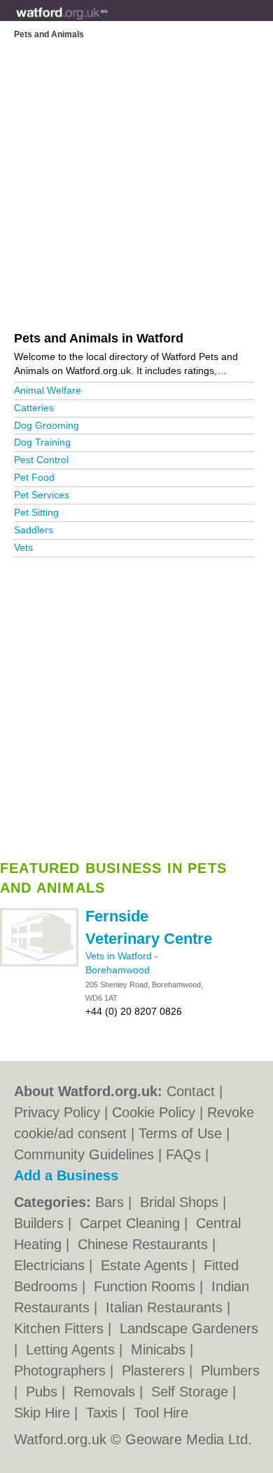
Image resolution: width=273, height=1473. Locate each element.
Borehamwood (117, 969)
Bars (111, 1202)
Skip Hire (44, 1412)
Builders (41, 1223)
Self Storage (191, 1391)
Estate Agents (146, 1265)
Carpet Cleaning (132, 1223)
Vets (23, 547)
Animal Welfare (47, 390)
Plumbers (230, 1370)
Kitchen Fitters (61, 1328)
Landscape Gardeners (189, 1328)
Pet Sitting (36, 512)
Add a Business (66, 1175)
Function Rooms (147, 1286)
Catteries (34, 407)
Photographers (62, 1370)
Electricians (51, 1265)
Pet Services (41, 494)
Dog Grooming (46, 425)
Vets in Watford (120, 955)
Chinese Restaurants (145, 1244)
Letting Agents (72, 1349)
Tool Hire (161, 1412)
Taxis (104, 1412)
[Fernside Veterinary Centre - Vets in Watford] (39, 963)
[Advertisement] (136, 704)
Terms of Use (180, 1133)
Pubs (44, 1391)
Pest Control (41, 459)
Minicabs (160, 1349)
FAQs (183, 1154)
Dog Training (42, 442)
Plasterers (155, 1370)
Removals (106, 1391)
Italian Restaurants (166, 1307)
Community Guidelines (84, 1154)
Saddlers (33, 529)
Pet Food (34, 477)
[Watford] (108, 22)
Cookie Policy (153, 1112)
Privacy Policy (57, 1112)
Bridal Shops (181, 1202)
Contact (191, 1091)
